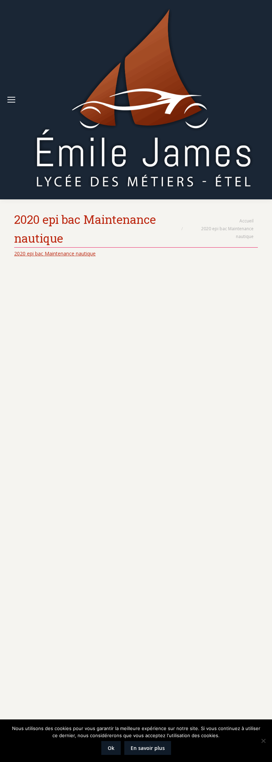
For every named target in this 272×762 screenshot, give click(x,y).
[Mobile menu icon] (11, 99)
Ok (111, 748)
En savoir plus (148, 748)
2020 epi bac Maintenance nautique (55, 253)
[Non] (263, 740)
